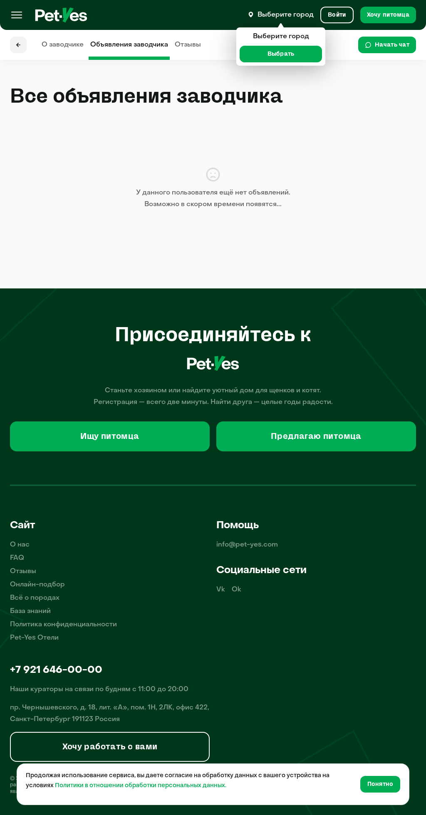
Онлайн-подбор (37, 584)
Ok (236, 589)
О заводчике (63, 45)
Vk (220, 589)
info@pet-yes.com (247, 545)
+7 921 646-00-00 (56, 670)
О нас (20, 545)
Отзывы (188, 45)
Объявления (129, 45)
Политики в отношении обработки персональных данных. (140, 785)
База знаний (30, 611)
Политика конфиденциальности (63, 624)
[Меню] (17, 15)
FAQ (17, 558)
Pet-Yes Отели (34, 638)
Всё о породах (34, 598)
